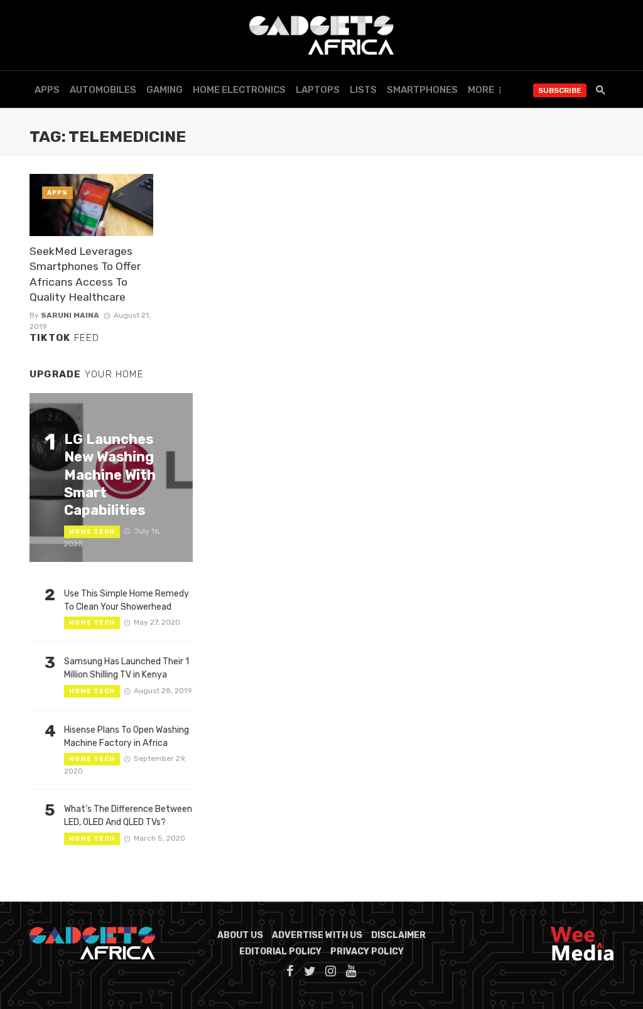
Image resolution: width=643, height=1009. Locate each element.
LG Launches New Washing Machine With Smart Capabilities (110, 475)
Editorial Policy (280, 951)
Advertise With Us (317, 935)
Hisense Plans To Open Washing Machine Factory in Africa (126, 736)
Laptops (318, 89)
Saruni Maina (70, 315)
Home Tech (92, 532)
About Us (240, 935)
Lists (363, 89)
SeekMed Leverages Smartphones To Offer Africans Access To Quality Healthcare (85, 274)
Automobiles (103, 89)
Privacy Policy (367, 951)
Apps (47, 89)
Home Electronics (239, 89)
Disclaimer (398, 935)
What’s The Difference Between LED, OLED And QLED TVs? (128, 816)
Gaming (164, 89)
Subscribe (559, 90)
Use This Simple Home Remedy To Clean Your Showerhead (126, 600)
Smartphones (422, 89)
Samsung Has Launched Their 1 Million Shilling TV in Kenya (126, 668)
